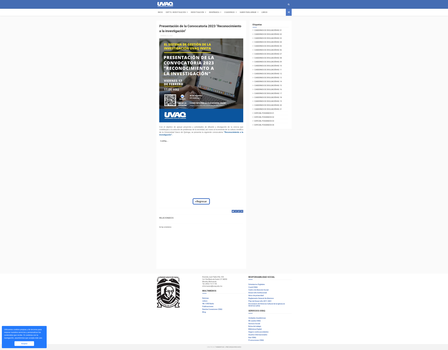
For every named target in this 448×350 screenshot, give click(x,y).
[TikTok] (283, 4)
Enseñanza (214, 12)
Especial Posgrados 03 (264, 121)
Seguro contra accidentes (258, 332)
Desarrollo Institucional (257, 293)
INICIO (160, 12)
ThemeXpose (219, 347)
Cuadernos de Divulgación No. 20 (268, 105)
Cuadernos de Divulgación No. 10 (268, 66)
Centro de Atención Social (258, 290)
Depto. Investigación (176, 12)
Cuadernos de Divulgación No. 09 (268, 62)
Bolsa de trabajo (254, 326)
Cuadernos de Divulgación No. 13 (268, 78)
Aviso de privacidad (256, 295)
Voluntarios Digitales (256, 284)
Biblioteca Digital (255, 329)
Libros (264, 12)
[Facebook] (279, 4)
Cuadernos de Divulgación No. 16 (268, 89)
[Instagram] (281, 4)
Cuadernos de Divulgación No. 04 (268, 42)
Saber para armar (248, 12)
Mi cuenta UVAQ (254, 321)
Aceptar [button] (24, 344)
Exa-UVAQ (252, 337)
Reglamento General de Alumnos (261, 298)
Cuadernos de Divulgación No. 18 (268, 97)
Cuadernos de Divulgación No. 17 (268, 93)
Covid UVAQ (253, 287)
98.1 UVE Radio (208, 304)
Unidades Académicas (257, 318)
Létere (204, 301)
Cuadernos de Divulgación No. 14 (268, 81)
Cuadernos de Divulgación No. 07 (268, 54)
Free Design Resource (233, 347)
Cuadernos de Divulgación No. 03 (268, 38)
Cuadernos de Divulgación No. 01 (268, 30)
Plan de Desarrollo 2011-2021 (259, 301)
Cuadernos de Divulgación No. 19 (268, 101)
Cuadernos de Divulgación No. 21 (268, 109)
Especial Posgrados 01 (264, 113)
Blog (204, 312)
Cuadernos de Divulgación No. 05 (268, 46)
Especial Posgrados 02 (264, 117)
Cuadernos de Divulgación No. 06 (268, 50)
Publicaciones (207, 306)
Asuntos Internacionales (257, 335)
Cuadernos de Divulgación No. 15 (268, 85)
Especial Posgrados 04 (264, 125)
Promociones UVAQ (256, 340)
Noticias (205, 298)
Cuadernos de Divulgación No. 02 (268, 34)
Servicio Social (254, 324)
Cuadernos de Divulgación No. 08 (268, 58)
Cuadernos (229, 12)
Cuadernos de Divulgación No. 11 (268, 70)
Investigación (197, 12)
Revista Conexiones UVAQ (212, 309)
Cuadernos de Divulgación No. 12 (268, 74)
